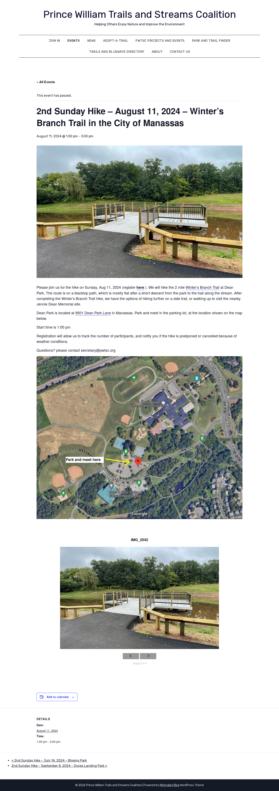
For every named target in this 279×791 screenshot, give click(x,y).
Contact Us (180, 52)
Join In (54, 41)
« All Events (46, 81)
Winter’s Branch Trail (202, 287)
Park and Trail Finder (211, 41)
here (140, 287)
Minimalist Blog (169, 785)
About (157, 52)
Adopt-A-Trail (115, 41)
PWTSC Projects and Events (160, 41)
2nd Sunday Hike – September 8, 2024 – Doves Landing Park (59, 766)
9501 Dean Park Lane (93, 312)
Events (73, 41)
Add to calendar (58, 697)
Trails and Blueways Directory (116, 52)
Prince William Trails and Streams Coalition (139, 14)
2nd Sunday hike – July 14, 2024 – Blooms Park (49, 760)
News (91, 41)
